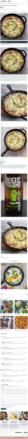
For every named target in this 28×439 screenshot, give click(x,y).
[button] (26, 1)
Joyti (3, 336)
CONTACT (10, 437)
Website (2, 401)
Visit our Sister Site (23, 421)
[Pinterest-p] (24, 434)
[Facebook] (26, 434)
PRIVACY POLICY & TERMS (18, 437)
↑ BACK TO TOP (4, 437)
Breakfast (6, 3)
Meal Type (3, 3)
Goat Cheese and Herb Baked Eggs (14, 261)
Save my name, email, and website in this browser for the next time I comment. (14, 404)
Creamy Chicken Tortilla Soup (19, 314)
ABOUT (8, 437)
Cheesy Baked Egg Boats (4, 314)
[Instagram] (22, 434)
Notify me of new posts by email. (7, 407)
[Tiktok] (25, 434)
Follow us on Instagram (4, 422)
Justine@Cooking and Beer (7, 363)
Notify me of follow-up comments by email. (8, 405)
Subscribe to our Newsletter (14, 422)
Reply (3, 339)
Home (1, 3)
